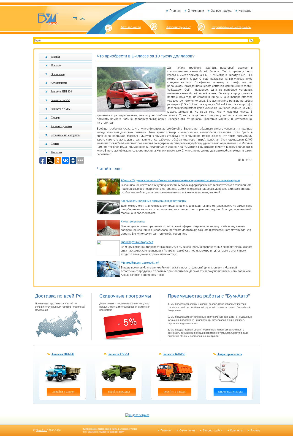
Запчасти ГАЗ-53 (60, 100)
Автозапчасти (131, 27)
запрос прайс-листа (230, 391)
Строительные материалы (231, 27)
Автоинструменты (61, 126)
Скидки (55, 117)
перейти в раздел (63, 391)
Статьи (55, 143)
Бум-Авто (41, 430)
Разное (255, 430)
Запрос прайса (221, 10)
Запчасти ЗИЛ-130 (61, 91)
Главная (175, 10)
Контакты (245, 10)
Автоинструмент (178, 27)
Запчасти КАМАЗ (61, 109)
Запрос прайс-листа (229, 354)
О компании (196, 10)
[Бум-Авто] (48, 18)
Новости (56, 65)
